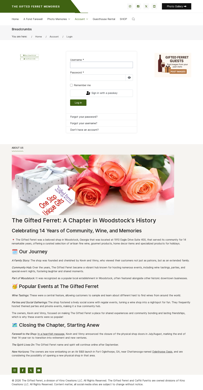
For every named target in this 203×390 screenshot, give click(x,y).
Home (15, 19)
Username (77, 59)
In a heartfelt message (51, 333)
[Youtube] (154, 6)
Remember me (82, 85)
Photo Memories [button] (57, 19)
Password (77, 72)
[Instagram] (130, 6)
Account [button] (80, 19)
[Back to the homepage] (93, 185)
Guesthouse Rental (104, 19)
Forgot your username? (83, 123)
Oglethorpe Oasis (162, 351)
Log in (78, 102)
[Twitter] (146, 6)
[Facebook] (138, 6)
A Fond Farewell (33, 19)
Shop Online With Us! (30, 55)
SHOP (123, 19)
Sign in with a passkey (104, 93)
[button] (133, 19)
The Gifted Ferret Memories (36, 6)
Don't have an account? (84, 129)
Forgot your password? (84, 116)
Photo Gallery (175, 6)
